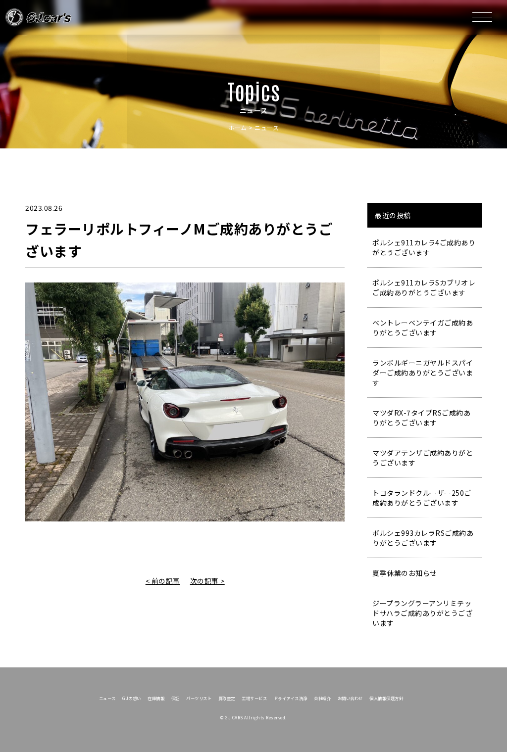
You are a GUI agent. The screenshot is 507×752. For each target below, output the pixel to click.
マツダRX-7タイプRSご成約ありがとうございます (421, 417)
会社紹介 (322, 698)
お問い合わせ (350, 698)
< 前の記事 (163, 581)
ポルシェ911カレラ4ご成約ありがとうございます (423, 247)
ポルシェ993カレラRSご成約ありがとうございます (422, 538)
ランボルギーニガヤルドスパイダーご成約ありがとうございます (422, 372)
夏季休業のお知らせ (404, 573)
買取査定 (226, 698)
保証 (175, 698)
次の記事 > (207, 581)
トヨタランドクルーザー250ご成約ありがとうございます (421, 498)
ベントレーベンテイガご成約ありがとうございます (422, 327)
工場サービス (254, 698)
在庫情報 (156, 698)
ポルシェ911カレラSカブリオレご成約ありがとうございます (423, 287)
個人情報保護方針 (386, 698)
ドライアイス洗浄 (290, 698)
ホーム (237, 127)
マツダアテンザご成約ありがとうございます (422, 458)
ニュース (107, 698)
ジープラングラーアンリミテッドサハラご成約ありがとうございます (422, 613)
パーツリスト (198, 698)
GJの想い (131, 698)
